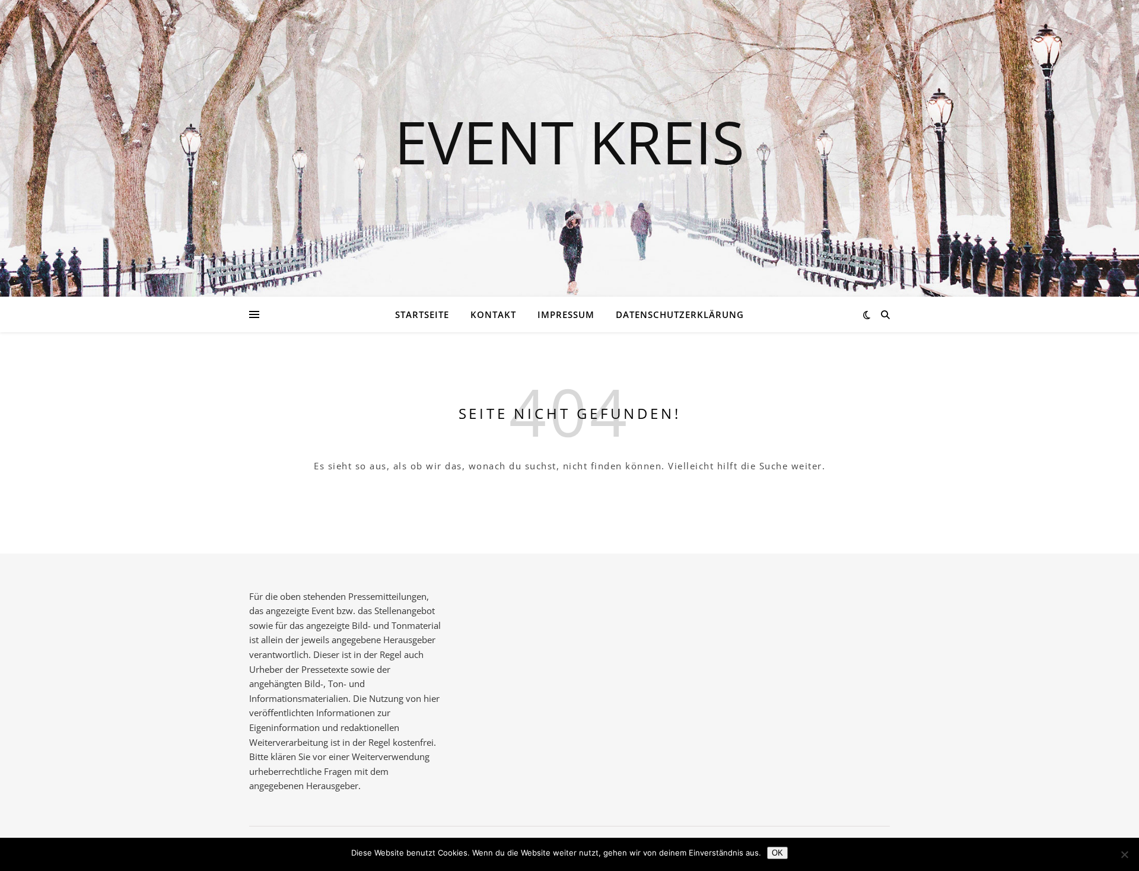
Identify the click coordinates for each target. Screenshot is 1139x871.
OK (777, 852)
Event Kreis (569, 141)
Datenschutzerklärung (680, 314)
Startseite (422, 314)
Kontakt (493, 314)
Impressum (565, 314)
